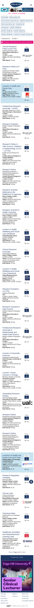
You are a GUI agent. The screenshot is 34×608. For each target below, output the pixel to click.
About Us (14, 594)
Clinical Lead (7, 493)
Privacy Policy (25, 596)
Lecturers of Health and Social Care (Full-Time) (11, 456)
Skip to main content (7, 1)
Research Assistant (10, 124)
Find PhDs (3, 596)
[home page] (16, 7)
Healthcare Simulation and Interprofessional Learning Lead (11, 534)
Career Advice (4, 598)
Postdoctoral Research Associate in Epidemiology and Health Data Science (11, 331)
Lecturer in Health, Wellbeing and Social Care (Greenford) (10, 271)
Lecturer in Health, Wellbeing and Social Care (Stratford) (10, 231)
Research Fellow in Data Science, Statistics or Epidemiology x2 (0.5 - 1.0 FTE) (11, 147)
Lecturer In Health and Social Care (11, 87)
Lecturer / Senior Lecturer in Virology (10, 374)
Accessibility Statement (27, 600)
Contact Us (15, 596)
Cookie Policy (25, 598)
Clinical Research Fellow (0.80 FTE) (9, 48)
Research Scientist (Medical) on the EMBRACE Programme (11, 192)
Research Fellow (9, 170)
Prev (10, 552)
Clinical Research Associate (9, 250)
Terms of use (25, 594)
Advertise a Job (4, 603)
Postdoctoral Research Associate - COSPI (11, 107)
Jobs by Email (4, 600)
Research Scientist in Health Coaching (10, 211)
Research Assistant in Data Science (11, 308)
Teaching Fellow (8, 513)
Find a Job (3, 594)
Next (24, 552)
